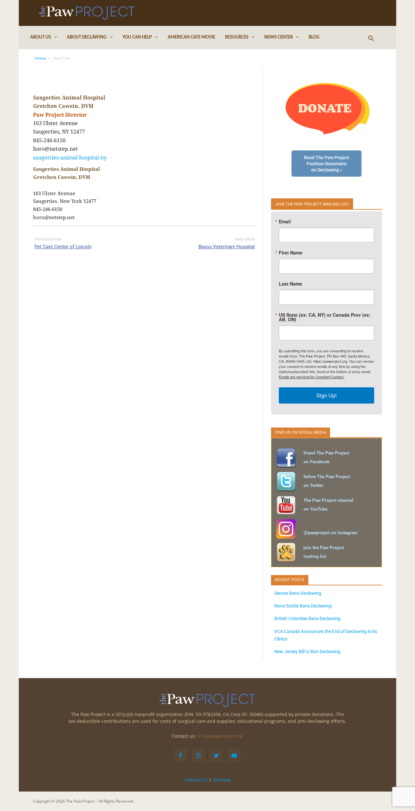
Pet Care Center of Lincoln (62, 247)
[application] (54, 37)
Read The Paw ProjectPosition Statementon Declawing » (326, 164)
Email (285, 221)
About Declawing (87, 37)
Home (40, 58)
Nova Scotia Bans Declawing (303, 605)
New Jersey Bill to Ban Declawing (307, 651)
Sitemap (222, 779)
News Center (278, 37)
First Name (290, 252)
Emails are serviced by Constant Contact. (311, 376)
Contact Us (196, 779)
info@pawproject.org (220, 736)
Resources (236, 37)
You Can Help (137, 37)
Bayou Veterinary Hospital (226, 247)
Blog (314, 37)
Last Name (290, 283)
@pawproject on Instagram (330, 532)
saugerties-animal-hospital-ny (70, 158)
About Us (40, 37)
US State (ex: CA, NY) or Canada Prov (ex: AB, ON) (325, 317)
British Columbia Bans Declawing (307, 618)
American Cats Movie (191, 37)
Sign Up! (326, 395)
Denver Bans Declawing (297, 593)
